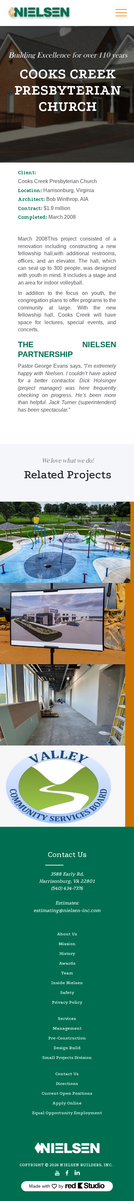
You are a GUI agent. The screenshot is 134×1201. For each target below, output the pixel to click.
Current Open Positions (67, 1093)
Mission (67, 943)
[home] (37, 13)
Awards (67, 963)
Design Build (67, 1047)
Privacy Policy (67, 1002)
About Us (67, 933)
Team (67, 972)
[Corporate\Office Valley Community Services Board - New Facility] (67, 786)
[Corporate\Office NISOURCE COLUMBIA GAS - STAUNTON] (67, 623)
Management (67, 1028)
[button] (121, 13)
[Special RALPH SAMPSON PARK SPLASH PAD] (67, 542)
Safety (67, 992)
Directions (67, 1083)
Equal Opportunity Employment (67, 1112)
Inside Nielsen (67, 982)
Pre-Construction (67, 1038)
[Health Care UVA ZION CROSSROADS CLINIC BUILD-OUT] (67, 705)
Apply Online (67, 1103)
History (67, 953)
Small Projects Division (67, 1057)
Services (67, 1018)
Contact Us (67, 1073)
